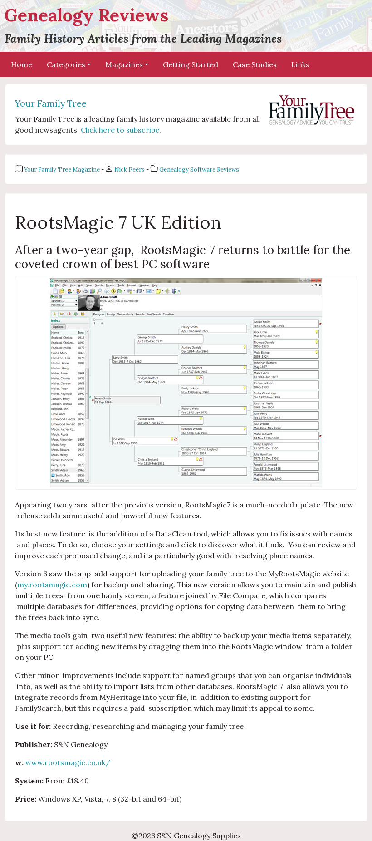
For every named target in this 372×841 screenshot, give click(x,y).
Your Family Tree (51, 103)
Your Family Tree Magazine (62, 169)
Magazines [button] (124, 64)
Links (300, 64)
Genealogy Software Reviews (199, 169)
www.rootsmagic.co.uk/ (67, 762)
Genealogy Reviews (143, 25)
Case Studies (255, 64)
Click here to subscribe (120, 129)
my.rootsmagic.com (52, 584)
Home (21, 64)
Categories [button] (66, 64)
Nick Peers (130, 169)
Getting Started (190, 64)
